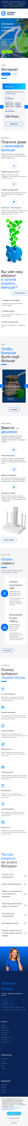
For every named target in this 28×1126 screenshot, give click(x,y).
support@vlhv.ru (21, 3)
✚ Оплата (10, 6)
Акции (2, 1065)
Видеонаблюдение (6, 1037)
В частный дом (19, 51)
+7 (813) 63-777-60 (7, 998)
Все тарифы (4, 1032)
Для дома (11, 1)
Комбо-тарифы (9, 540)
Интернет (3, 1025)
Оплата (3, 1061)
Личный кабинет (20, 293)
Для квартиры (5, 1)
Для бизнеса (17, 1)
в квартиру (6, 74)
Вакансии (3, 1089)
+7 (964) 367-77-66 (7, 1001)
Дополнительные (5, 1042)
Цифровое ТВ (4, 1027)
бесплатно (10, 111)
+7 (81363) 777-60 (11, 3)
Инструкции (4, 1063)
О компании (4, 1084)
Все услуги (7, 650)
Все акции (14, 409)
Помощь (5, 6)
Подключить (14, 124)
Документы (4, 1087)
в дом (15, 74)
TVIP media (4, 1035)
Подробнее (10, 398)
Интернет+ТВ (7, 51)
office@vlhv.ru (10, 1005)
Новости (3, 1068)
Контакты (23, 1)
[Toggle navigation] (26, 13)
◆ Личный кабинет (19, 6)
